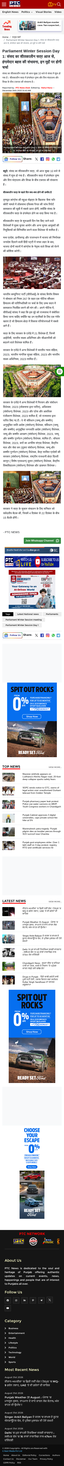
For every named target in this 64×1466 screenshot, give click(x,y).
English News (10, 11)
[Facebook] (42, 159)
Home (5, 37)
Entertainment (17, 1333)
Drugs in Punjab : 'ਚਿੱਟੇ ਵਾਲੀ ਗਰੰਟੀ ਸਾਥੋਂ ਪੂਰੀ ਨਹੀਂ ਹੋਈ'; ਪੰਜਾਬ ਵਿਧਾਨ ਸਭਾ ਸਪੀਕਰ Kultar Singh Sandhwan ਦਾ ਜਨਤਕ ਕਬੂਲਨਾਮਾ (40, 980)
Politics (25, 11)
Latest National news (28, 614)
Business (13, 1328)
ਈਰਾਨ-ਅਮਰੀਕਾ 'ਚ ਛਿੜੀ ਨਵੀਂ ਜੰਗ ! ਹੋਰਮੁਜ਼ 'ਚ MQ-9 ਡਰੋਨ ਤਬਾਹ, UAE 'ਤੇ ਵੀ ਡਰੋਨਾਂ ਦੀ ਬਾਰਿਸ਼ (42, 911)
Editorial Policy (29, 1455)
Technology (15, 1352)
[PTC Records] (33, 1241)
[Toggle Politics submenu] (32, 12)
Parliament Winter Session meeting (24, 619)
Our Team (32, 1459)
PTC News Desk (23, 88)
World (12, 1357)
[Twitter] (36, 159)
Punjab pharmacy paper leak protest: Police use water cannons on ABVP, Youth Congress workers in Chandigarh (42, 804)
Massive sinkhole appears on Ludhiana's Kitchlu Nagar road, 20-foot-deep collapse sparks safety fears (42, 776)
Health (12, 1338)
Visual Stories (44, 11)
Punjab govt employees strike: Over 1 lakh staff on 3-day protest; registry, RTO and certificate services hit (41, 845)
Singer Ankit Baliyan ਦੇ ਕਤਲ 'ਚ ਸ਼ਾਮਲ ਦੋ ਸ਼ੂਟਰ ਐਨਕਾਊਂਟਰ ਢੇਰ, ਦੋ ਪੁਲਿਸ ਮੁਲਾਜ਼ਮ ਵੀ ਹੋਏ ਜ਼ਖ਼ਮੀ (42, 938)
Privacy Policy (46, 1459)
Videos (59, 11)
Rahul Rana (46, 88)
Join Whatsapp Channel (39, 540)
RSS (19, 1462)
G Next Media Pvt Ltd (12, 1451)
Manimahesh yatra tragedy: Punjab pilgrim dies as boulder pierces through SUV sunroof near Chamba (42, 831)
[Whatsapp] (53, 159)
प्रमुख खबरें (16, 37)
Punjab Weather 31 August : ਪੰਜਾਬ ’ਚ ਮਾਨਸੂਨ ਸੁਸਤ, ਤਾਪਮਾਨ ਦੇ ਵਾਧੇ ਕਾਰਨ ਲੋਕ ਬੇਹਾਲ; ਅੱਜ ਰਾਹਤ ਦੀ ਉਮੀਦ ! (40, 925)
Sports (12, 1362)
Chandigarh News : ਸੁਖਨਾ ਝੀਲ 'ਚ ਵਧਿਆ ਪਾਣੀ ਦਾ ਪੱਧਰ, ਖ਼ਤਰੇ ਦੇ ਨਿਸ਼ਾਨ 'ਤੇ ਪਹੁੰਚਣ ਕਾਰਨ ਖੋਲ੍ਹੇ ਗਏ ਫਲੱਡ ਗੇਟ (41, 966)
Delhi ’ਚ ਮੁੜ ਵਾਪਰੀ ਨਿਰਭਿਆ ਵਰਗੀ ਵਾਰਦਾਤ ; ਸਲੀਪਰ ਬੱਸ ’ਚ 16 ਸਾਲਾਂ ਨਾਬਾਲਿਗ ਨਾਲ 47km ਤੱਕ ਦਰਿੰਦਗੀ (42, 952)
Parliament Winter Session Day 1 (22, 625)
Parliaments (52, 614)
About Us (15, 1455)
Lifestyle (13, 1342)
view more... (55, 767)
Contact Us (8, 1459)
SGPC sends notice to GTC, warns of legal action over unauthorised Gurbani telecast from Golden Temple (42, 790)
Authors (56, 1455)
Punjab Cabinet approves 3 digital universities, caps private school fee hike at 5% (40, 817)
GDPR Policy (9, 1462)
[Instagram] (47, 159)
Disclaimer (21, 1459)
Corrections (44, 1455)
